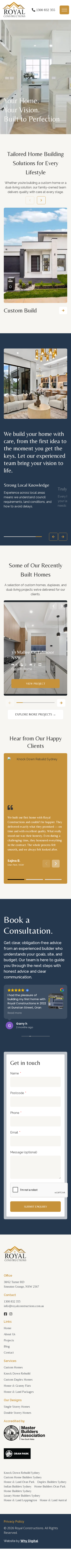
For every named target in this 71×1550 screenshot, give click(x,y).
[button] (63, 310)
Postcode (17, 1093)
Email (14, 1132)
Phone (15, 1113)
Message (23, 1152)
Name (15, 1073)
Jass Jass (23, 1024)
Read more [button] (15, 1013)
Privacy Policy (14, 1521)
